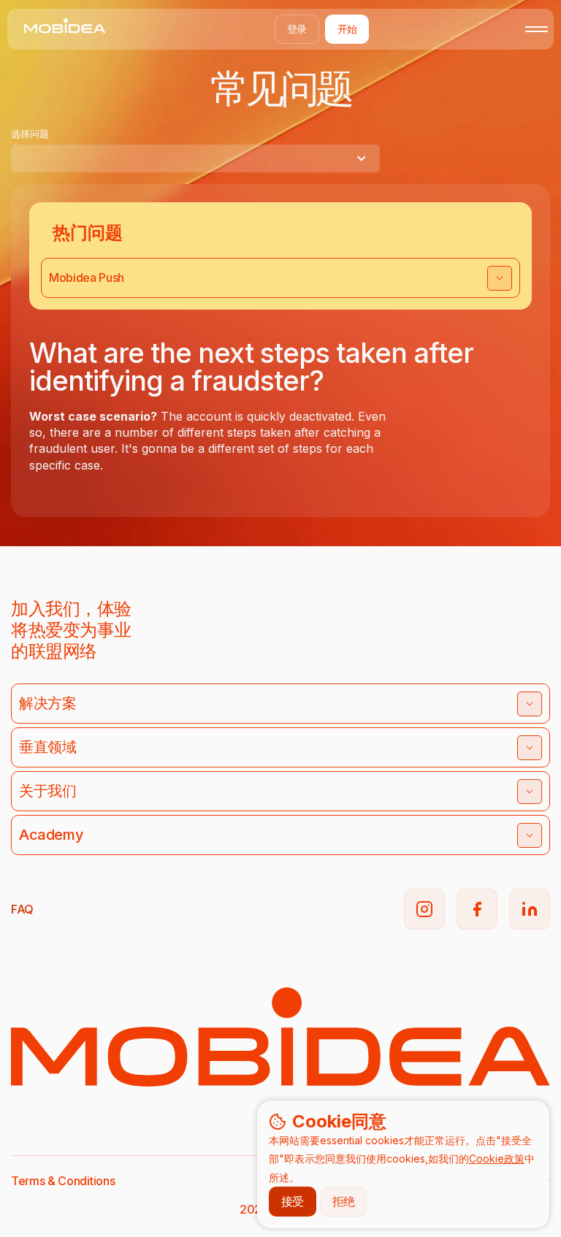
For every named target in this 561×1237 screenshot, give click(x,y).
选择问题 (30, 133)
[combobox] (195, 158)
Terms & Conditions (63, 1180)
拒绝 (343, 1201)
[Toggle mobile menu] (536, 29)
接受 (292, 1201)
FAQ (22, 909)
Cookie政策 (496, 1158)
